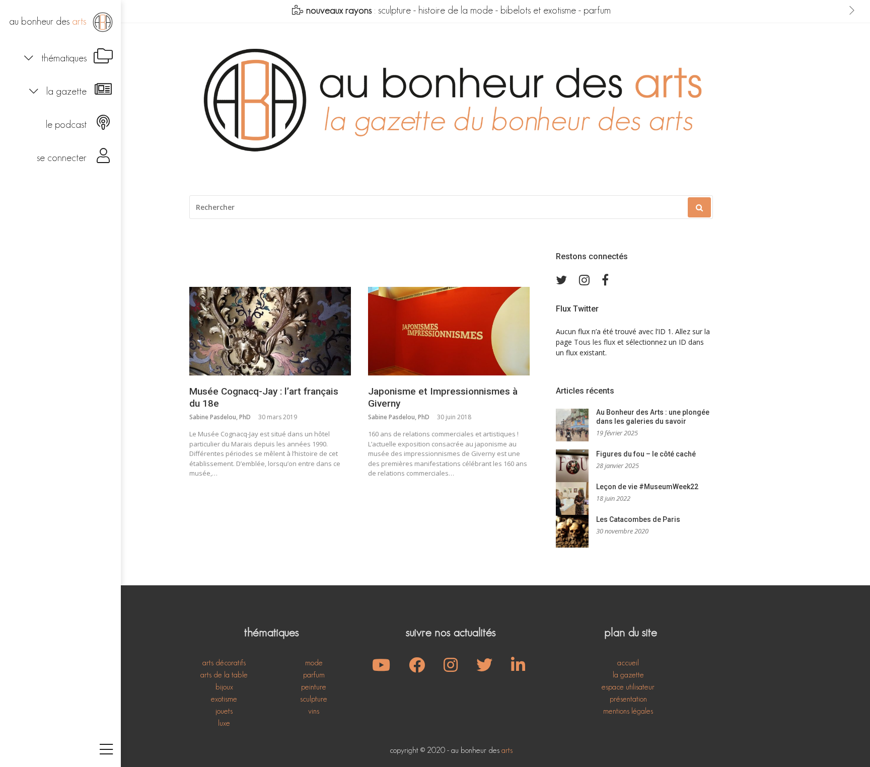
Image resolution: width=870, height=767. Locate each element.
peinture (313, 686)
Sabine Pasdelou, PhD (220, 417)
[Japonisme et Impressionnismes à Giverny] (449, 331)
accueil (628, 662)
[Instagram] (451, 668)
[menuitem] (60, 22)
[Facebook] (417, 668)
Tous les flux (594, 342)
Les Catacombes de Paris (638, 519)
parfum (597, 10)
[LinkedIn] (518, 668)
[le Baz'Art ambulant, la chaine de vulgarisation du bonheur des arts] (381, 668)
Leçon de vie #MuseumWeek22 (647, 487)
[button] (60, 56)
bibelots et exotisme (538, 10)
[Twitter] (484, 668)
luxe (224, 723)
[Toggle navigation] (106, 750)
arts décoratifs (224, 662)
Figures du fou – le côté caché (646, 454)
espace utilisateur (628, 686)
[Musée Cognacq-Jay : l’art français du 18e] (270, 331)
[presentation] (851, 11)
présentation (628, 699)
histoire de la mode (455, 10)
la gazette (628, 674)
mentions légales (628, 711)
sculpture (394, 10)
